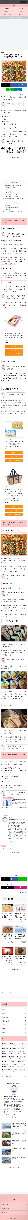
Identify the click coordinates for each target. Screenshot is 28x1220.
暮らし (4, 846)
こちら (20, 838)
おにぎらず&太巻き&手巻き (12, 207)
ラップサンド (9, 209)
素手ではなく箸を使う (11, 194)
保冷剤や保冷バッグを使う (12, 196)
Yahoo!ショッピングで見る (14, 353)
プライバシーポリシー (7, 1208)
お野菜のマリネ (10, 205)
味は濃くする (9, 189)
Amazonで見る (14, 346)
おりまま (11, 817)
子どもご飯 (5, 848)
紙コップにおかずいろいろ (12, 203)
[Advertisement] (14, 35)
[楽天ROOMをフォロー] (11, 842)
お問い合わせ (5, 1204)
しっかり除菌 (9, 192)
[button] (25, 1076)
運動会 (11, 848)
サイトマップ (5, 1212)
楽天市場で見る (14, 350)
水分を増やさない (10, 187)
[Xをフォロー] (9, 842)
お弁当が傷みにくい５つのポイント (13, 185)
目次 (12, 182)
